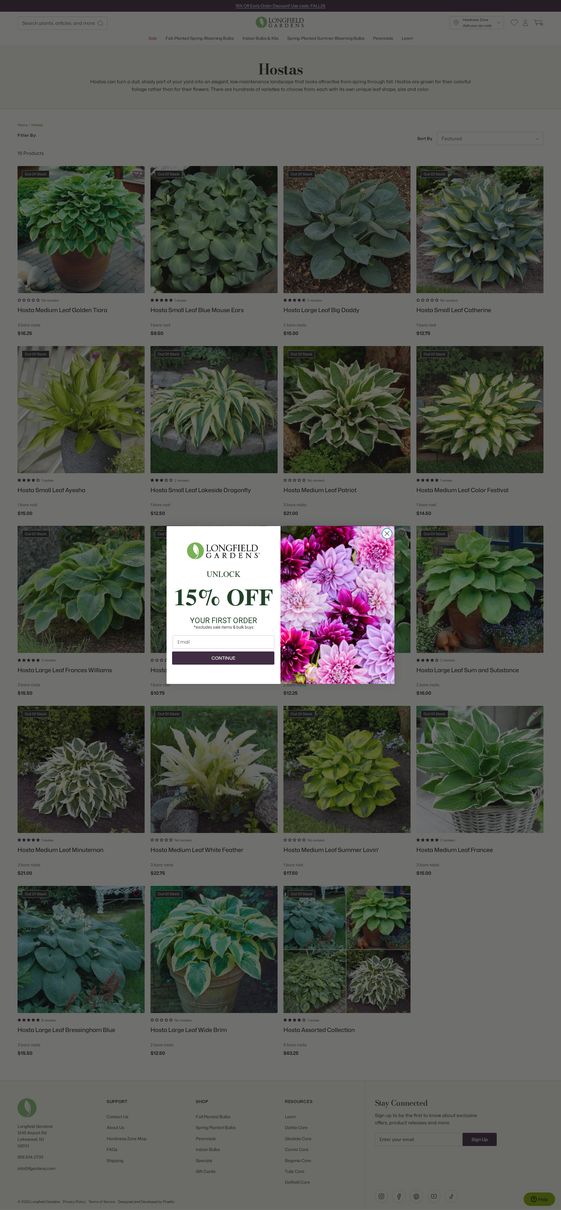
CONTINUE (223, 658)
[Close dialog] (387, 533)
